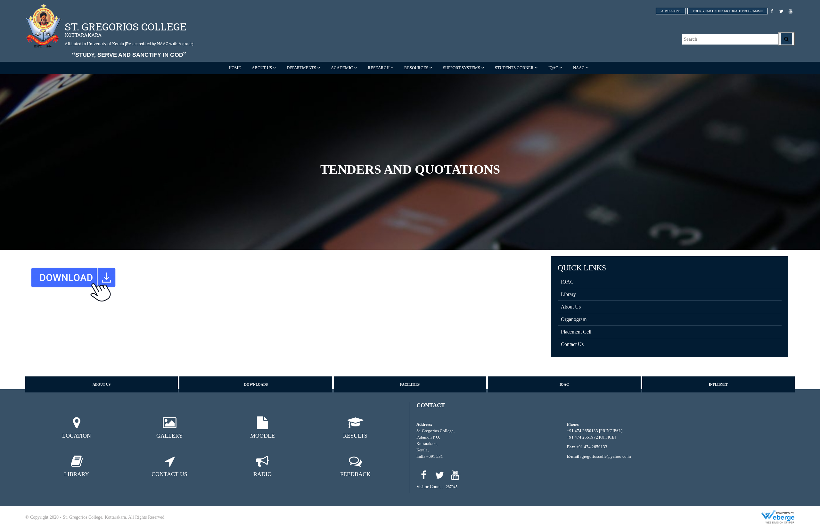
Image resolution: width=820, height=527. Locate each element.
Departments (301, 67)
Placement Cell (576, 331)
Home (235, 67)
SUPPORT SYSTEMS (461, 67)
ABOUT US (262, 67)
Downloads (256, 384)
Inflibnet (718, 384)
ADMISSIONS (671, 11)
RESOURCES (416, 67)
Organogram (573, 319)
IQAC (553, 67)
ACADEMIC (342, 67)
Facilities (410, 384)
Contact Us (572, 344)
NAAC (579, 67)
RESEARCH (379, 67)
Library (568, 294)
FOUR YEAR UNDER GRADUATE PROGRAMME (728, 11)
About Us (571, 306)
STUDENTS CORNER (514, 67)
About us (102, 384)
